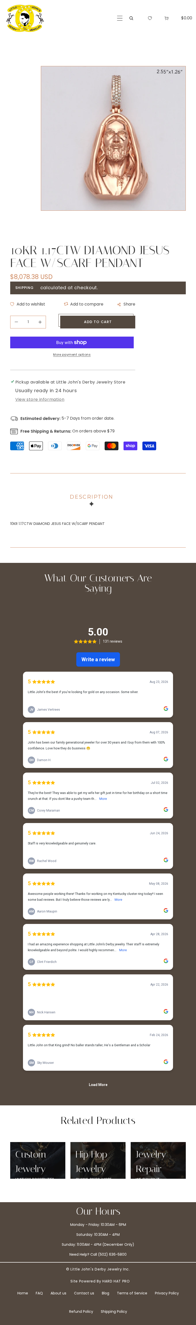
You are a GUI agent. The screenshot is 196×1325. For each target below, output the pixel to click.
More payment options (72, 354)
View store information (39, 399)
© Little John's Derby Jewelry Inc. (98, 1269)
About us (58, 1293)
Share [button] (129, 304)
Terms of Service (132, 1293)
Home (22, 1293)
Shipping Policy (114, 1311)
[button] (120, 18)
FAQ (39, 1293)
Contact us (84, 1293)
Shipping (24, 287)
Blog (105, 1293)
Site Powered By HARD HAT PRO (100, 1281)
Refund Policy (81, 1311)
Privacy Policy (167, 1293)
